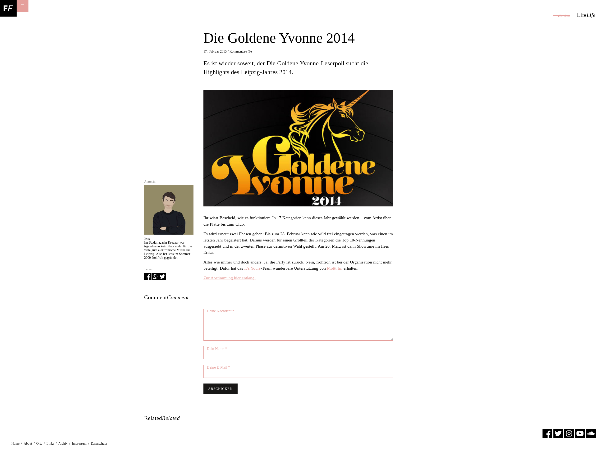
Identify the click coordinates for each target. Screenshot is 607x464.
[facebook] (547, 433)
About (28, 443)
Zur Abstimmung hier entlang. (229, 278)
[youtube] (580, 433)
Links (50, 443)
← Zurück (561, 15)
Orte (39, 443)
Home (15, 443)
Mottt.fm (334, 268)
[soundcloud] (591, 433)
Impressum (79, 443)
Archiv (63, 443)
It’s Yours (252, 268)
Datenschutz (99, 443)
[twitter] (558, 433)
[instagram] (569, 433)
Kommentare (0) (241, 51)
